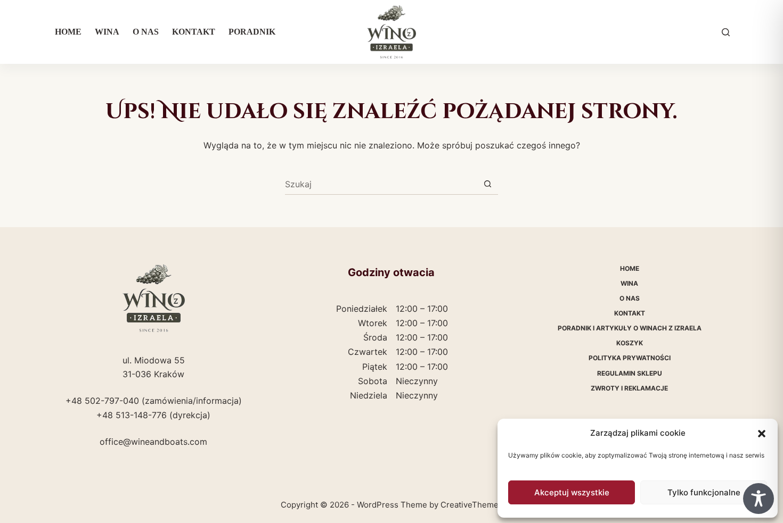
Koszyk (629, 343)
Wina (107, 31)
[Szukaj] (726, 32)
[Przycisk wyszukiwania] (487, 183)
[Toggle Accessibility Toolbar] (758, 498)
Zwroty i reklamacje (629, 388)
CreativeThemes (472, 505)
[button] (761, 433)
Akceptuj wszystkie (571, 492)
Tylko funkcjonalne (703, 492)
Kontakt (193, 31)
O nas (146, 31)
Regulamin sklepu (629, 373)
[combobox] (381, 184)
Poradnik (252, 31)
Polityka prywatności (630, 358)
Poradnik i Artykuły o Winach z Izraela (630, 328)
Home (68, 31)
